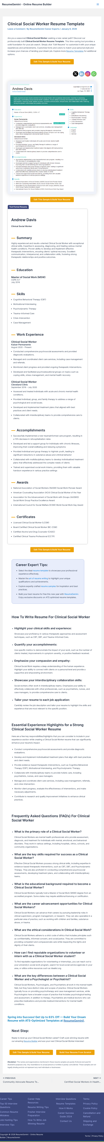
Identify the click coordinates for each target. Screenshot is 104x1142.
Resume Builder (31, 1041)
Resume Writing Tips (38, 1107)
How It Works (66, 1108)
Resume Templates (75, 51)
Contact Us (66, 1121)
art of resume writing (38, 578)
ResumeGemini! (74, 1020)
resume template (40, 570)
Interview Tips (7, 1124)
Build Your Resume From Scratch (75, 1052)
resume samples (48, 586)
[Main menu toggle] (98, 4)
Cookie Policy (90, 1108)
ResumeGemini (71, 594)
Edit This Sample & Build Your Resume (52, 61)
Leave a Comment (16, 29)
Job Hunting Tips (9, 1120)
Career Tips (6, 1099)
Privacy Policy (90, 1103)
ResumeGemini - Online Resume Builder (27, 4)
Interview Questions (66, 1099)
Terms (86, 1099)
